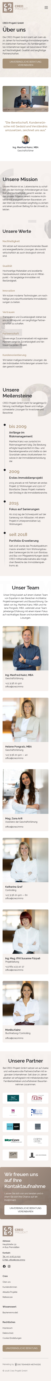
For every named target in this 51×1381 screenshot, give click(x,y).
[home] (16, 7)
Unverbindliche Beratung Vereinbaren (25, 1210)
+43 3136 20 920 (13, 683)
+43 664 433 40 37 (14, 966)
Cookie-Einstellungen (12, 1338)
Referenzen (8, 1297)
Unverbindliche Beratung (22, 1348)
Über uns (7, 1282)
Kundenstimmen (10, 1287)
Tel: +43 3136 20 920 (12, 1256)
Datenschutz (8, 1333)
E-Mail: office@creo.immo (14, 1260)
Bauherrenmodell (10, 1312)
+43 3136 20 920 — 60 (16, 895)
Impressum (8, 1328)
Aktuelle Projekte (10, 1292)
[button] (45, 7)
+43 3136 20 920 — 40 (16, 755)
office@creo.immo (14, 686)
